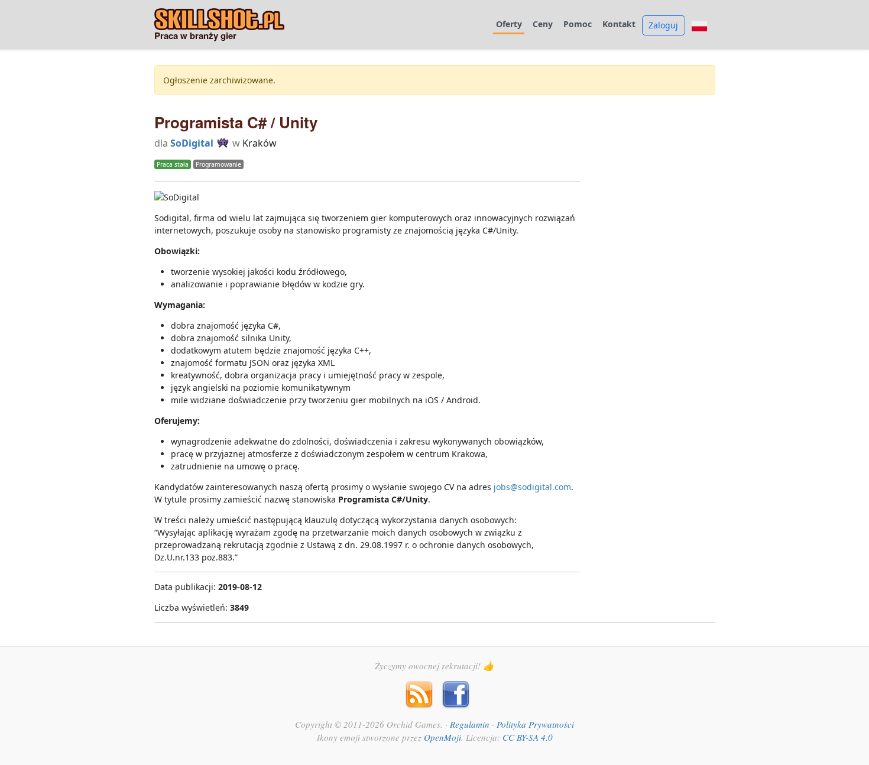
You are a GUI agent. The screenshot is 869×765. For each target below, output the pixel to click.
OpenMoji (442, 737)
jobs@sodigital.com (532, 486)
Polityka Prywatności (535, 724)
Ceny (543, 24)
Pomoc (577, 24)
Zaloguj (663, 25)
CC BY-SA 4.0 (527, 737)
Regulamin (469, 724)
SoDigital (191, 143)
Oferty (509, 24)
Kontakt (618, 24)
